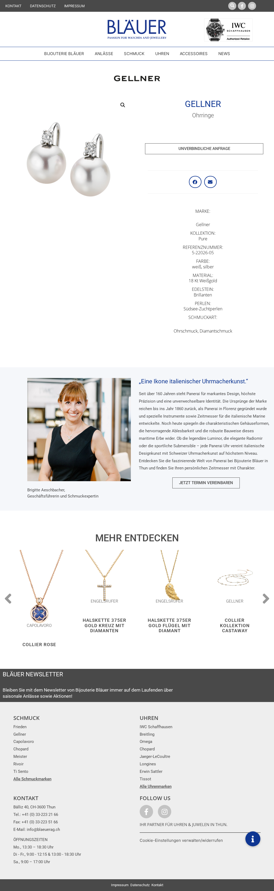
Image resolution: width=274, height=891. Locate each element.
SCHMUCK (26, 718)
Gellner (203, 104)
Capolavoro (39, 625)
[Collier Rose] (39, 590)
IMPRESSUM (74, 6)
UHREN (149, 718)
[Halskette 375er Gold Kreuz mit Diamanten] (104, 578)
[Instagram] (252, 6)
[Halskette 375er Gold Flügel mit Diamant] (169, 578)
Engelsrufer (104, 601)
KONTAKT (13, 6)
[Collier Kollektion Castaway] (235, 578)
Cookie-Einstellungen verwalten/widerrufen (181, 840)
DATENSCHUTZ (43, 6)
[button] (123, 105)
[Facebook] (242, 6)
